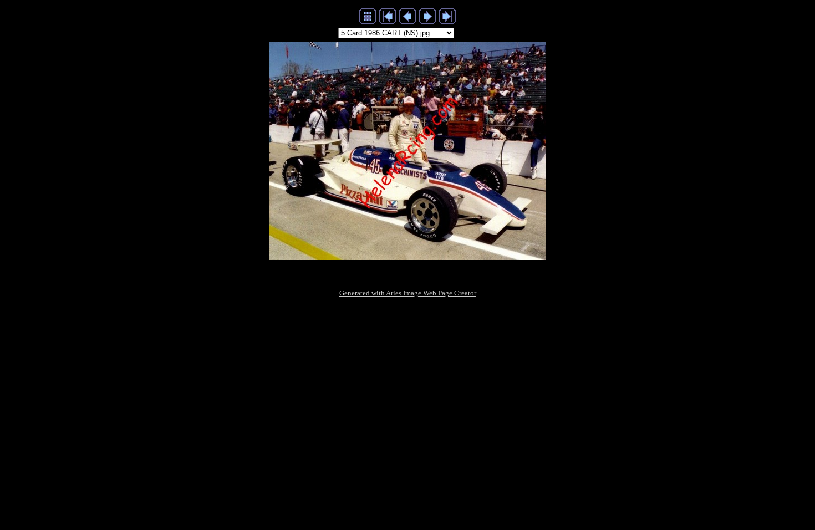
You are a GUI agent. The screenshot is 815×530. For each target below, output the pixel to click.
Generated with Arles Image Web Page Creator (407, 293)
